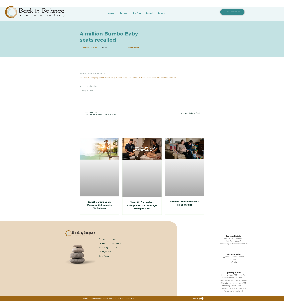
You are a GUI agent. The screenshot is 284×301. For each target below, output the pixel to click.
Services (123, 13)
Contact (149, 13)
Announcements (133, 47)
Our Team (137, 13)
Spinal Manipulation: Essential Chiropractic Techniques (99, 205)
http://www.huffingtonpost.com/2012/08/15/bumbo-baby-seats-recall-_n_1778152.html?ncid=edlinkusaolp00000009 (128, 78)
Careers (161, 13)
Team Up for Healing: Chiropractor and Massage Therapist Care (142, 205)
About (111, 13)
